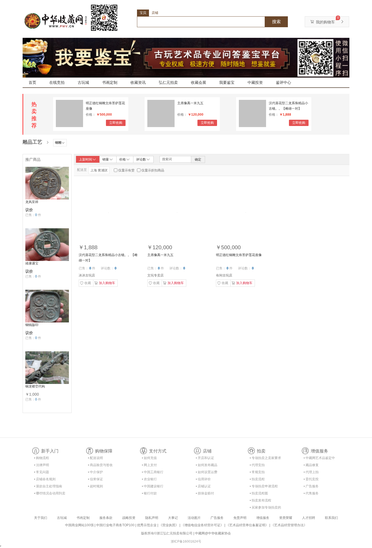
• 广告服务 (311, 486)
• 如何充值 (149, 458)
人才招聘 (308, 518)
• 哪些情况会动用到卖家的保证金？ (49, 494)
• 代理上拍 (311, 472)
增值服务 (262, 518)
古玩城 (83, 82)
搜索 (276, 21)
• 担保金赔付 (205, 493)
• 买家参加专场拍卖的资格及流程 (265, 508)
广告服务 (217, 518)
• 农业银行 (149, 479)
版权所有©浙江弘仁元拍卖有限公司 (167, 533)
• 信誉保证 (95, 479)
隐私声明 (151, 518)
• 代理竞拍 (257, 465)
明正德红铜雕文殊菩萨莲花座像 (105, 105)
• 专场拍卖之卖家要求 (265, 458)
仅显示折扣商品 (152, 170)
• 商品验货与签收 (100, 465)
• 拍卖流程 (257, 479)
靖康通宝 (31, 263)
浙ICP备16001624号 (186, 541)
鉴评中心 (283, 82)
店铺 (155, 13)
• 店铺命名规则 (45, 479)
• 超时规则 (95, 486)
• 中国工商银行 (152, 472)
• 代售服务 (311, 493)
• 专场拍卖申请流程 (264, 486)
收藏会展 (198, 82)
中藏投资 (255, 82)
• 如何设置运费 (206, 472)
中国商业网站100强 (79, 525)
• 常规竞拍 (257, 472)
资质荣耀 (285, 518)
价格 (122, 159)
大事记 (173, 518)
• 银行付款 (149, 493)
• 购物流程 (41, 458)
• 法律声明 (41, 465)
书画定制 (109, 82)
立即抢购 (115, 123)
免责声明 (239, 518)
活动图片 (194, 518)
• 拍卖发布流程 (260, 500)
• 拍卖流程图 (259, 493)
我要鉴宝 (226, 82)
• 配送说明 (95, 458)
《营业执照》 (169, 525)
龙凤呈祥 (31, 202)
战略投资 (128, 518)
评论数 (141, 159)
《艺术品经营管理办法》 (289, 525)
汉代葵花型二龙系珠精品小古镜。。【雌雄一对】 (288, 105)
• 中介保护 (95, 472)
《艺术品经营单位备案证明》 (247, 525)
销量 (105, 159)
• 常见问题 (41, 472)
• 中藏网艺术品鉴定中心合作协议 (319, 459)
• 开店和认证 (205, 458)
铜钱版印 (31, 325)
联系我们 (331, 518)
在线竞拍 (57, 82)
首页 (32, 82)
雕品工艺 (32, 142)
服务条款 (105, 518)
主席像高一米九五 (190, 103)
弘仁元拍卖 (168, 82)
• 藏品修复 (311, 465)
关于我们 (40, 518)
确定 (198, 159)
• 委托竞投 (311, 479)
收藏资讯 (138, 82)
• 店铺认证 (203, 486)
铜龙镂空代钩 (35, 386)
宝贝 (143, 13)
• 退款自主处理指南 (48, 486)
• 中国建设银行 (152, 486)
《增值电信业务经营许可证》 (202, 525)
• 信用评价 (203, 479)
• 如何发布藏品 (206, 465)
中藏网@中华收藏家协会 (213, 533)
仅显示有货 (126, 170)
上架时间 (85, 159)
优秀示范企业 (147, 525)
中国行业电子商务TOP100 (115, 525)
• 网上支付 (149, 465)
